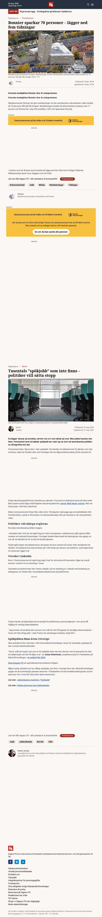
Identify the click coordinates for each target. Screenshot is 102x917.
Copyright (12, 877)
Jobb (31, 185)
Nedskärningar (57, 185)
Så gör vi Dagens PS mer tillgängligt (24, 901)
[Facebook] (10, 862)
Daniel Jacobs (23, 751)
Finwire (21, 194)
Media (42, 185)
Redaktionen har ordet (17, 895)
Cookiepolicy (14, 883)
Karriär (24, 366)
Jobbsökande (25, 742)
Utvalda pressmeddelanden (20, 871)
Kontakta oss (14, 874)
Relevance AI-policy (17, 889)
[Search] (88, 4)
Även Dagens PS (15, 663)
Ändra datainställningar (18, 904)
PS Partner (13, 898)
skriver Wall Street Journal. (72, 503)
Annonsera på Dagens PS (19, 892)
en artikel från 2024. (36, 657)
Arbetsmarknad (17, 185)
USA (50, 742)
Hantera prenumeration (18, 868)
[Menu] (92, 4)
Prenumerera (67, 179)
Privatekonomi (27, 18)
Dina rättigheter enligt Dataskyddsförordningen (28, 886)
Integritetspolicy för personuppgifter (24, 880)
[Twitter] (17, 862)
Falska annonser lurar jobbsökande (33, 685)
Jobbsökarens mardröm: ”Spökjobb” (33, 680)
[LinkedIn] (23, 862)
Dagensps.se (13, 18)
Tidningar (73, 185)
